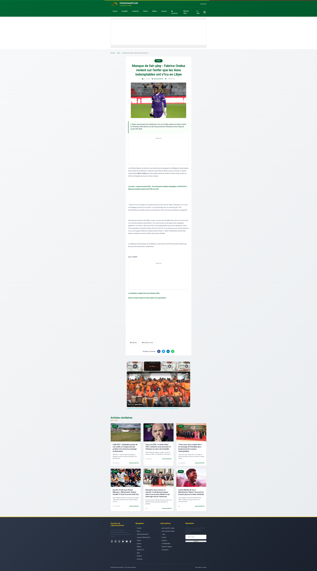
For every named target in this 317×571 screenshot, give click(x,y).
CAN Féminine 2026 (142, 534)
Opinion (139, 543)
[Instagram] (115, 541)
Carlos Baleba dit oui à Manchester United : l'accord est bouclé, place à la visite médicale (191, 492)
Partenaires (165, 550)
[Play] (169, 366)
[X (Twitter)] (123, 541)
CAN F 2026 (186, 12)
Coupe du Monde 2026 (143, 537)
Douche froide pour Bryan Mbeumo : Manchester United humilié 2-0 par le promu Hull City (126, 492)
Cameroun (135, 11)
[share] (186, 373)
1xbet (163, 534)
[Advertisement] (158, 32)
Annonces (174, 13)
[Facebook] (112, 541)
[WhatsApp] (119, 541)
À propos (164, 540)
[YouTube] (126, 541)
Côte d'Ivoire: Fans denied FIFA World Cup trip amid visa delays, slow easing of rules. (158, 374)
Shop (138, 553)
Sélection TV (140, 550)
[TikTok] (130, 541)
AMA (198, 13)
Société (139, 528)
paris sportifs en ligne (168, 528)
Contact (164, 537)
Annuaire (164, 11)
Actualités (125, 11)
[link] (129, 374)
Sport (118, 53)
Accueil (115, 11)
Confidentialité (166, 543)
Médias (154, 11)
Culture (139, 540)
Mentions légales (167, 546)
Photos (145, 11)
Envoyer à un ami (148, 342)
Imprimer (134, 342)
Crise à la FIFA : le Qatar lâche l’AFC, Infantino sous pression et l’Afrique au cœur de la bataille (158, 447)
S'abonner (196, 541)
